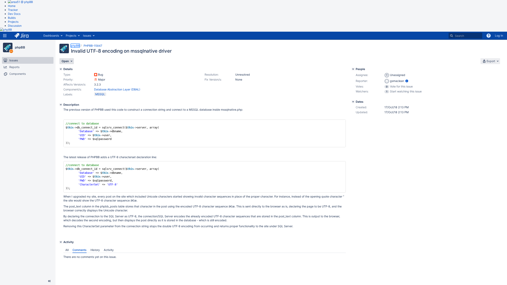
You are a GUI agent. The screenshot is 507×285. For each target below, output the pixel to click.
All (67, 250)
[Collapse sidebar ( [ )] (49, 281)
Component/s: (72, 89)
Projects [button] (71, 35)
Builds (12, 17)
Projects (13, 21)
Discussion (15, 25)
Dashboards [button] (51, 35)
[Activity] (60, 242)
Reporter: (362, 81)
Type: (67, 74)
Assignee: (362, 75)
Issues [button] (87, 35)
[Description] (60, 104)
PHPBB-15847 (93, 45)
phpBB (20, 47)
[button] (5, 36)
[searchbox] (465, 36)
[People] (353, 69)
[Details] (60, 69)
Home (11, 6)
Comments (79, 250)
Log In (499, 35)
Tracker (13, 9)
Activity (109, 250)
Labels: (68, 94)
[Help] (488, 36)
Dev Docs (14, 13)
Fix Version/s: (213, 79)
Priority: (68, 79)
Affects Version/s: (74, 84)
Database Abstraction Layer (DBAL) (117, 89)
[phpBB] (7, 47)
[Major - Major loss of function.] (95, 79)
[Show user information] (406, 81)
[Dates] (353, 101)
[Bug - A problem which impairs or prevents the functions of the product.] (95, 74)
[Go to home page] (24, 36)
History (95, 250)
